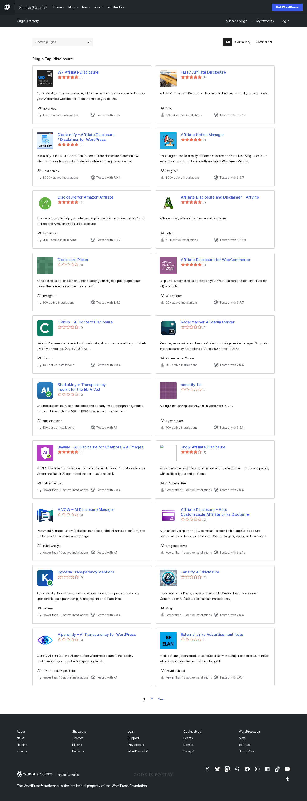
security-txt (191, 384)
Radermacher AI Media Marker (208, 322)
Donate (188, 744)
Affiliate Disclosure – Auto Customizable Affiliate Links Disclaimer (215, 512)
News (20, 738)
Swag (189, 751)
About (21, 731)
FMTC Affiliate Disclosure (203, 72)
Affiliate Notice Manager (202, 134)
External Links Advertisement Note (212, 634)
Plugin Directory (28, 21)
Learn (132, 731)
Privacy (22, 751)
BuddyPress (247, 751)
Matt (242, 738)
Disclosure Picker (73, 259)
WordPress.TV (138, 751)
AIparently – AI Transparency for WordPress (97, 634)
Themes (78, 738)
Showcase (79, 731)
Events (188, 738)
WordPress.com (250, 731)
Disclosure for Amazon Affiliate (85, 197)
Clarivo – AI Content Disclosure (85, 322)
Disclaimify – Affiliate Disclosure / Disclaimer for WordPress (86, 137)
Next (161, 699)
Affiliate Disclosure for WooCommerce (215, 259)
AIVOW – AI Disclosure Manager (86, 509)
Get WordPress (287, 7)
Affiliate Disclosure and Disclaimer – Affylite (220, 197)
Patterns (78, 751)
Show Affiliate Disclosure (203, 447)
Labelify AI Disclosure (200, 572)
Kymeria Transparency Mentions (86, 572)
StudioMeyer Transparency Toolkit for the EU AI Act (82, 387)
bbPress (244, 744)
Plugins (77, 744)
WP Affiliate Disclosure (78, 72)
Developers (136, 744)
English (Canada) (68, 774)
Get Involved (192, 731)
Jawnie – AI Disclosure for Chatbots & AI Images (100, 447)
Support (133, 738)
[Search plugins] (89, 42)
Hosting (22, 744)
